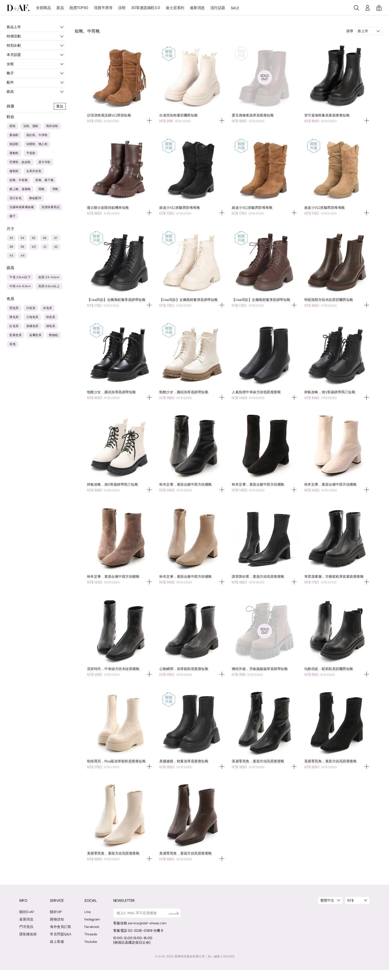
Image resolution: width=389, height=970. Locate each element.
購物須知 (57, 919)
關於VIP (56, 912)
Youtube (90, 941)
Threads (90, 934)
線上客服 (57, 941)
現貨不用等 (103, 7)
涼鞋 (122, 7)
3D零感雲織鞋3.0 (145, 7)
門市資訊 (26, 927)
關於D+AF (26, 912)
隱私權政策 (28, 934)
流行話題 (217, 7)
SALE (235, 8)
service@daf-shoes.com (147, 923)
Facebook (91, 927)
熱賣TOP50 (79, 7)
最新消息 (197, 7)
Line (87, 912)
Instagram (92, 919)
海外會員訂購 (60, 927)
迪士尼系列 (175, 7)
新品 (60, 7)
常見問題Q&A (60, 934)
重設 (59, 106)
